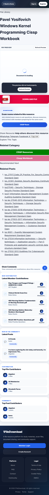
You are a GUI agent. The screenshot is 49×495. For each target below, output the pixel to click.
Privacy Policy (36, 469)
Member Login (24, 446)
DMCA (36, 478)
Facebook (24, 136)
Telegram (14, 136)
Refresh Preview (40, 47)
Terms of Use (36, 465)
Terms (24, 492)
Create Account (24, 452)
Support (31, 492)
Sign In (33, 4)
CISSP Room (24, 125)
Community (13, 344)
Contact (13, 474)
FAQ (12, 469)
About (13, 465)
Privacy (17, 492)
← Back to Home (8, 4)
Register (43, 4)
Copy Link (34, 136)
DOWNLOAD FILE (30, 99)
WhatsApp (5, 136)
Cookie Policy (36, 474)
